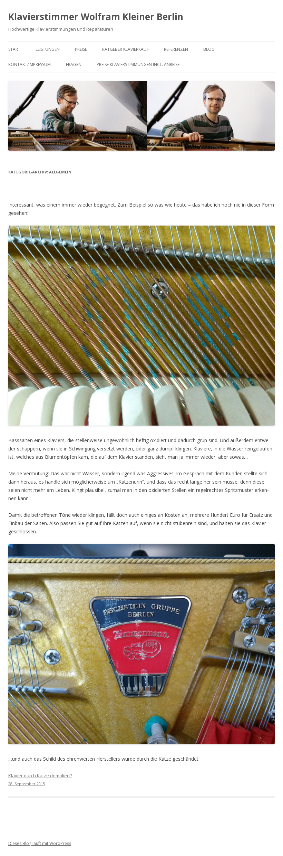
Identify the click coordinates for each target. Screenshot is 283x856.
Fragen (73, 64)
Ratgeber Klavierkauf (125, 49)
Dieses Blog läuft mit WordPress (39, 843)
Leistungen (48, 49)
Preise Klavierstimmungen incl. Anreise (138, 64)
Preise (81, 49)
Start (14, 49)
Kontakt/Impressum (29, 64)
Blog (209, 49)
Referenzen (176, 49)
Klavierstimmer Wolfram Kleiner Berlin (95, 16)
